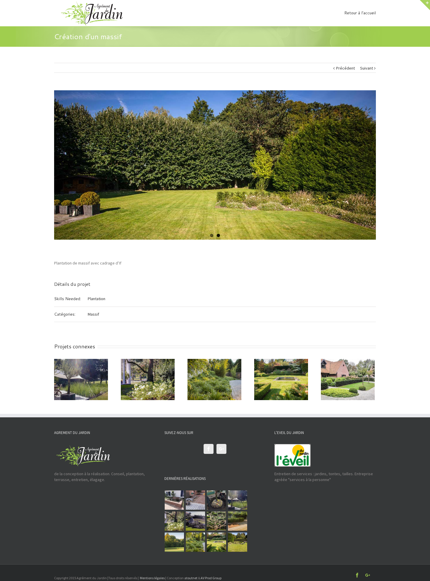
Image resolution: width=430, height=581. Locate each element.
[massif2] (195, 542)
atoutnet (190, 578)
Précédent (345, 68)
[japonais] (195, 521)
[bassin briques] (174, 500)
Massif (93, 314)
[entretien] (217, 542)
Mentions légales (152, 578)
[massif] (238, 542)
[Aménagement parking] (217, 500)
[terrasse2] (174, 542)
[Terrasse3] (238, 521)
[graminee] (238, 500)
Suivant (366, 68)
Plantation (96, 298)
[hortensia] (174, 521)
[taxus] (217, 521)
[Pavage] (195, 500)
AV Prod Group (211, 578)
